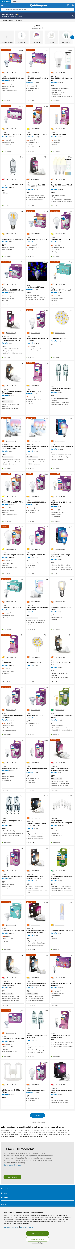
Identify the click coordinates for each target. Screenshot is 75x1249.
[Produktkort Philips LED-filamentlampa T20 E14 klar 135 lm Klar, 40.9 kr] (62, 1020)
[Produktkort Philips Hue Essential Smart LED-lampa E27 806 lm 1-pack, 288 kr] (37, 589)
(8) (61, 559)
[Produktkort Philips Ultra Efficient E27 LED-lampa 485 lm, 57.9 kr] (62, 697)
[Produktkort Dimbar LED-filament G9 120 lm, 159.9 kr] (62, 912)
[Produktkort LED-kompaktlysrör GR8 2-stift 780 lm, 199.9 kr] (13, 1071)
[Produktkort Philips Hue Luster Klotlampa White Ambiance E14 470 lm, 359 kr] (37, 857)
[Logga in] (68, 5)
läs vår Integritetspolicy (27, 1227)
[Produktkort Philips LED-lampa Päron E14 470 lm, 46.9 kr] (13, 857)
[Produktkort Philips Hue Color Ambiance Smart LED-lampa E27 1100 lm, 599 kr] (37, 166)
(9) (12, 451)
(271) (12, 187)
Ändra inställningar (37, 1243)
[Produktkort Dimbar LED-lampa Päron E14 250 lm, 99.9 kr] (62, 589)
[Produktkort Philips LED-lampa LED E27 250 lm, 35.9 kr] (13, 749)
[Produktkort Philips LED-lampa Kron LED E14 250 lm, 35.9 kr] (37, 749)
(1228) (62, 825)
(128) (37, 137)
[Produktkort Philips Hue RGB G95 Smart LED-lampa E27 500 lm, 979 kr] (62, 1071)
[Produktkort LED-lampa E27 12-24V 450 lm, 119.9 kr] (13, 221)
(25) (61, 137)
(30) (37, 718)
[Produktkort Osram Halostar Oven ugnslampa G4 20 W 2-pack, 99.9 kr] (37, 1020)
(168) (61, 189)
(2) (61, 881)
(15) (37, 451)
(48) (12, 395)
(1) (61, 1095)
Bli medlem (12, 1177)
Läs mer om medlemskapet (12, 1165)
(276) (37, 343)
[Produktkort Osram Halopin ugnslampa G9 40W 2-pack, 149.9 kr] (13, 805)
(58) (37, 504)
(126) (61, 449)
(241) (37, 82)
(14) (12, 933)
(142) (12, 1041)
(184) (61, 988)
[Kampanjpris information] (11, 84)
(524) (12, 80)
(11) (12, 665)
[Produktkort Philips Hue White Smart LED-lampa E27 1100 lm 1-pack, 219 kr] (62, 644)
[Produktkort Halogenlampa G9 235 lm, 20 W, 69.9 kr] (13, 166)
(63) (61, 341)
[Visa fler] (72, 37)
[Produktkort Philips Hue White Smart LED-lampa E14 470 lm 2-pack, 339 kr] (13, 372)
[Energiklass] (3, 72)
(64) (12, 242)
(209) (61, 242)
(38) (12, 988)
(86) (61, 612)
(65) (12, 610)
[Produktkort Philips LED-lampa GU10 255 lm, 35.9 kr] (37, 697)
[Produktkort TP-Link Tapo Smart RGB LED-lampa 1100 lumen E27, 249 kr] (62, 536)
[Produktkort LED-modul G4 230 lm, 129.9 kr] (62, 320)
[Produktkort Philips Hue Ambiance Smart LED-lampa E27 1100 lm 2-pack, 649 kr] (37, 805)
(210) (12, 137)
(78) (12, 1094)
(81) (37, 665)
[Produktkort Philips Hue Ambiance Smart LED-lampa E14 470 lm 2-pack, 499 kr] (13, 964)
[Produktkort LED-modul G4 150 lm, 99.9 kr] (37, 644)
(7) (12, 343)
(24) (61, 773)
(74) (37, 189)
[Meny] (2, 5)
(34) (37, 935)
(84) (37, 242)
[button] (42, 28)
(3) (61, 720)
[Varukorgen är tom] (72, 5)
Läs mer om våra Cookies (11, 1227)
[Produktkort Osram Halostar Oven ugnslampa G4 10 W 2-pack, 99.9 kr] (62, 372)
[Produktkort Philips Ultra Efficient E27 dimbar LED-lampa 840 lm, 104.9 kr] (62, 857)
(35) (37, 828)
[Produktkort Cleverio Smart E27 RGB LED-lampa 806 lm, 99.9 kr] (62, 59)
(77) (37, 557)
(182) (12, 557)
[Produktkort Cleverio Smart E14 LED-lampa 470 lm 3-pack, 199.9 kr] (62, 166)
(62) (12, 292)
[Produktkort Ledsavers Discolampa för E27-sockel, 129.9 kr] (37, 271)
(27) (37, 773)
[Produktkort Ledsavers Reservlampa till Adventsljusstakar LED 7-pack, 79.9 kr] (62, 805)
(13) (61, 392)
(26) (37, 393)
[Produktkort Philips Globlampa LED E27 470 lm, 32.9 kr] (37, 1071)
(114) (61, 82)
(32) (37, 289)
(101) (37, 1092)
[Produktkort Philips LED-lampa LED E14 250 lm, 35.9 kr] (37, 536)
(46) (12, 879)
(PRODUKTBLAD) (11, 72)
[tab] (5, 1)
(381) (12, 720)
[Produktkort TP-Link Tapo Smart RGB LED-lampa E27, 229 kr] (62, 428)
